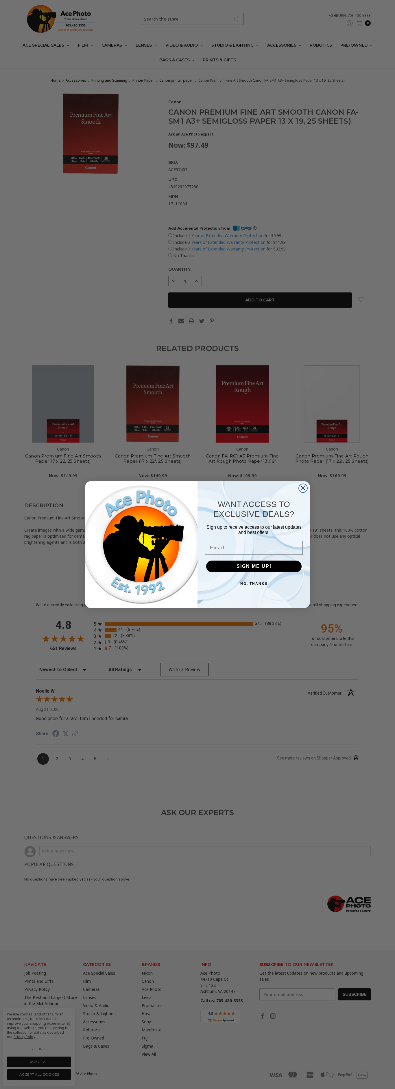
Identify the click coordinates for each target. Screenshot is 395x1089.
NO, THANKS (254, 584)
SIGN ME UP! (254, 566)
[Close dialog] (303, 488)
